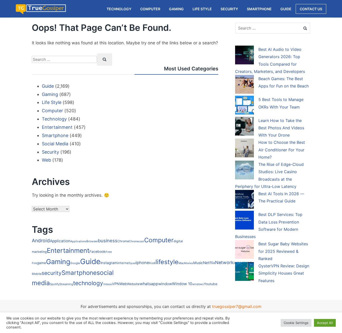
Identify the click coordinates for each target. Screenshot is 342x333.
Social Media (55, 143)
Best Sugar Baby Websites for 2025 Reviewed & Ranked (283, 251)
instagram (108, 263)
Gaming (50, 94)
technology (88, 283)
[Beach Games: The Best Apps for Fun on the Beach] (244, 85)
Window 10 (182, 283)
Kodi (152, 263)
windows (198, 284)
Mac (181, 263)
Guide (48, 86)
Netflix (209, 262)
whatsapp (149, 283)
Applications (78, 241)
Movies (188, 263)
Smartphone (55, 135)
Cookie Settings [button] (296, 323)
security (52, 273)
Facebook (97, 252)
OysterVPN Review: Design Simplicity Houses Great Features (283, 273)
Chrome (123, 241)
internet (123, 263)
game (41, 263)
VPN (115, 284)
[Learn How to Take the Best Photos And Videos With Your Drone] (244, 127)
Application (60, 241)
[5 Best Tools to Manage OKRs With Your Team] (244, 106)
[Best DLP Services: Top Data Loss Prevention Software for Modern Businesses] (244, 221)
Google (75, 263)
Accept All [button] (325, 323)
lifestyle (167, 262)
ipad (133, 263)
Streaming (66, 284)
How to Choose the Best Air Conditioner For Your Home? (281, 150)
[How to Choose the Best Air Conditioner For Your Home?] (244, 149)
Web (46, 160)
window (165, 283)
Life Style (51, 102)
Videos (107, 284)
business (107, 240)
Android (41, 241)
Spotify (54, 284)
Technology (54, 119)
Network (224, 262)
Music (198, 263)
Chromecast (136, 241)
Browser (92, 241)
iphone (142, 262)
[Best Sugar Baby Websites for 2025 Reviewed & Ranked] (244, 250)
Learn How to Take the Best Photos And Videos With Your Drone (281, 128)
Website (133, 284)
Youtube (210, 284)
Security (50, 152)
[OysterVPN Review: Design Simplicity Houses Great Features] (244, 272)
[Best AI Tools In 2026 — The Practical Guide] (244, 200)
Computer (52, 110)
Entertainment (57, 127)
